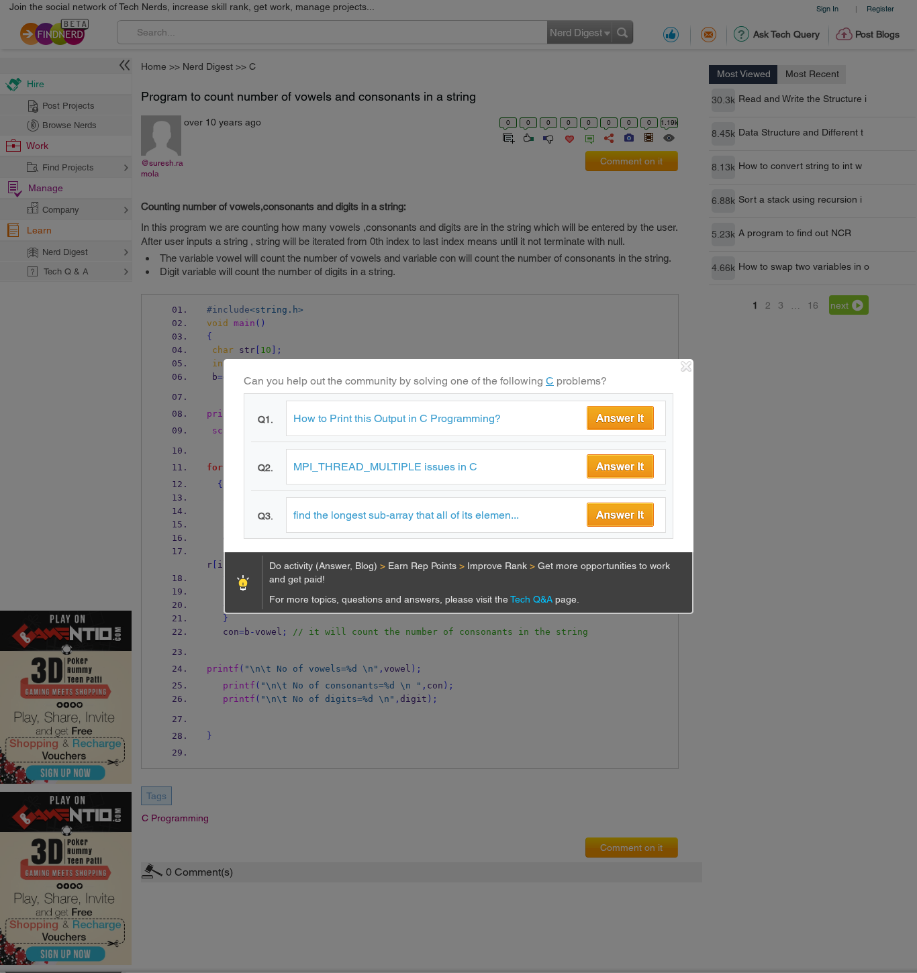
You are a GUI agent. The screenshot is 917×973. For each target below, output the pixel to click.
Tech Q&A (532, 599)
